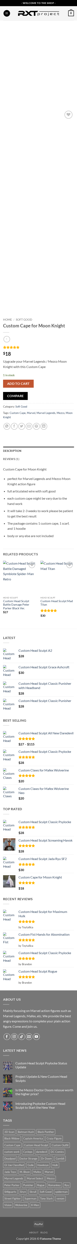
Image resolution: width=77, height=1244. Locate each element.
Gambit (60, 1158)
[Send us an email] (29, 1036)
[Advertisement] (38, 61)
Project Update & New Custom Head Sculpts (41, 1078)
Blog (44, 1232)
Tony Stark (46, 1198)
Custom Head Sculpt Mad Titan (56, 602)
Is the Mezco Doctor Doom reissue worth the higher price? (44, 1092)
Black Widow (12, 1138)
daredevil (41, 1151)
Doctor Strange (28, 1158)
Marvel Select (35, 1178)
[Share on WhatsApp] (6, 426)
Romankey (54, 1185)
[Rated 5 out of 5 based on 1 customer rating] (38, 347)
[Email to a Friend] (29, 426)
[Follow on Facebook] (6, 1036)
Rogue (41, 1185)
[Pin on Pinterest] (36, 426)
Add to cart (18, 383)
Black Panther (46, 1131)
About (33, 1232)
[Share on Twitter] (21, 426)
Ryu (66, 1185)
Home (7, 319)
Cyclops (27, 1151)
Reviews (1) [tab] (11, 459)
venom (60, 1198)
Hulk (55, 1165)
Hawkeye (43, 1165)
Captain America (33, 1138)
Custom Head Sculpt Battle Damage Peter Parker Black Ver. (16, 604)
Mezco (60, 413)
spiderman (61, 1191)
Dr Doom (46, 1158)
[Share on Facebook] (14, 426)
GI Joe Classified (14, 1165)
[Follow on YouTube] (36, 1036)
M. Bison (25, 1171)
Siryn (23, 1191)
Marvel (31, 413)
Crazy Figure (54, 1138)
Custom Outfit (60, 1145)
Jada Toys (10, 1171)
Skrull (33, 1191)
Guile (31, 1165)
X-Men (35, 1205)
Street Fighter (12, 1198)
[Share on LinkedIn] (43, 426)
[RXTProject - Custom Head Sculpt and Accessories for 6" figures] (38, 13)
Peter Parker (12, 1185)
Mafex (37, 1171)
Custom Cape (18, 413)
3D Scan (9, 1131)
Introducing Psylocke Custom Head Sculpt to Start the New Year (40, 1105)
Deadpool (10, 1158)
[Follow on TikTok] (21, 1036)
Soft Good (24, 319)
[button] (6, 13)
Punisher (28, 1185)
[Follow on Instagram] (14, 1036)
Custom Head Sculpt (36, 1145)
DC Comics (57, 1151)
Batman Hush (26, 1131)
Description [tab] (12, 450)
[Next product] (6, 339)
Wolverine (21, 1205)
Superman (30, 1198)
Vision (7, 1205)
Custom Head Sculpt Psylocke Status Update (41, 1065)
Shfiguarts (10, 1191)
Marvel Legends (46, 413)
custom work (12, 1151)
